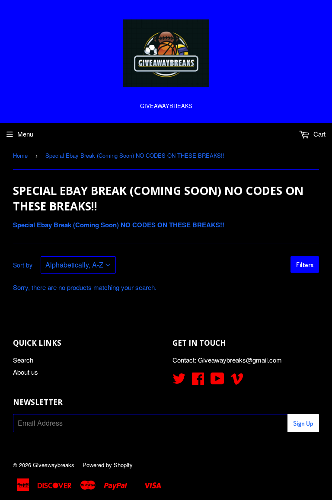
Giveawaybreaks (53, 465)
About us (25, 371)
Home (20, 155)
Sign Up (303, 423)
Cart (319, 133)
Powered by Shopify (108, 465)
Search (23, 359)
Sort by (22, 265)
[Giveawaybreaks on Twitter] (178, 380)
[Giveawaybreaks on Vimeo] (236, 380)
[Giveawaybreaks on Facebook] (198, 380)
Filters (304, 265)
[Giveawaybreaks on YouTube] (217, 380)
